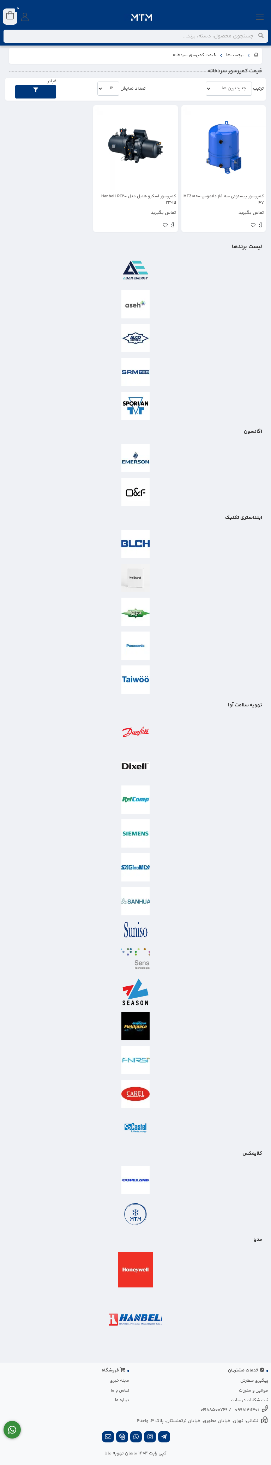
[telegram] (164, 1438)
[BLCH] (135, 544)
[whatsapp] (136, 1438)
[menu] (260, 17)
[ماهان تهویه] (135, 1214)
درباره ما (122, 1400)
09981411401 (247, 1409)
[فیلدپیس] (135, 1026)
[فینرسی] (135, 1060)
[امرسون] (135, 458)
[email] (108, 1438)
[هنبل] (135, 1319)
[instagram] (150, 1438)
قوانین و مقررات (253, 1390)
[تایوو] (135, 679)
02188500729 (214, 1409)
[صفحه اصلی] (256, 55)
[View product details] (260, 226)
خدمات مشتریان (244, 1370)
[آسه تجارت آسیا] (135, 304)
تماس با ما (120, 1390)
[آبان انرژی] (135, 270)
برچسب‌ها (234, 55)
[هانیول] (135, 1269)
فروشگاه (111, 1370)
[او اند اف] (135, 492)
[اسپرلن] (135, 406)
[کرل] (135, 1094)
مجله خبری (119, 1380)
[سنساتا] (135, 958)
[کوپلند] (135, 1180)
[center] (261, 36)
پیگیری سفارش (254, 1380)
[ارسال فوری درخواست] (12, 1430)
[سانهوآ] (135, 901)
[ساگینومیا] (135, 867)
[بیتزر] (135, 612)
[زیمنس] (135, 833)
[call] (122, 1438)
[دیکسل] (135, 766)
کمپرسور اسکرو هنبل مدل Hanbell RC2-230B (138, 199)
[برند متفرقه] (135, 578)
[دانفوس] (135, 732)
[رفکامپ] (135, 800)
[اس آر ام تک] (135, 372)
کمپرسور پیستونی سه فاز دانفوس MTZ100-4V (223, 199)
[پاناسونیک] (135, 646)
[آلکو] (135, 338)
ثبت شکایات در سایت (249, 1400)
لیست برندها (247, 247)
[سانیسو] (135, 929)
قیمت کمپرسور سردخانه (194, 55)
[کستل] (135, 1128)
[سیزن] (135, 992)
